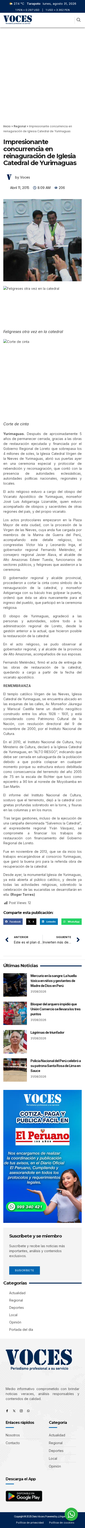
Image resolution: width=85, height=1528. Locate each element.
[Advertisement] (42, 72)
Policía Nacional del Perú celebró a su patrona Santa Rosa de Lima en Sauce (55, 1066)
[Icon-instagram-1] (21, 1410)
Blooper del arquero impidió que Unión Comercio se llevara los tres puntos (55, 1009)
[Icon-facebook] (7, 1410)
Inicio (7, 126)
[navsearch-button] (78, 20)
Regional (20, 126)
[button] (70, 20)
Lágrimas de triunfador (47, 1032)
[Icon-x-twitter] (14, 1410)
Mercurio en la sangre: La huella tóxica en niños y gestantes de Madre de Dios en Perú (53, 981)
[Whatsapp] (28, 1410)
